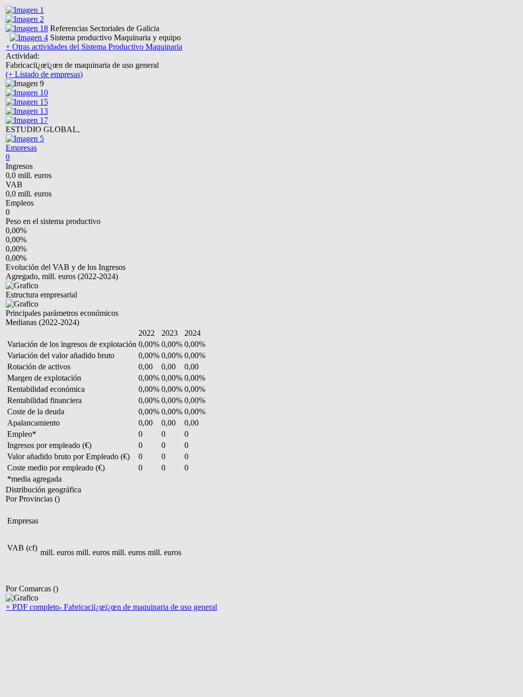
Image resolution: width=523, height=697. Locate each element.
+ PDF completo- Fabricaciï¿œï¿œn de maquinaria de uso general (111, 607)
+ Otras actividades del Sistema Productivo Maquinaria (94, 46)
